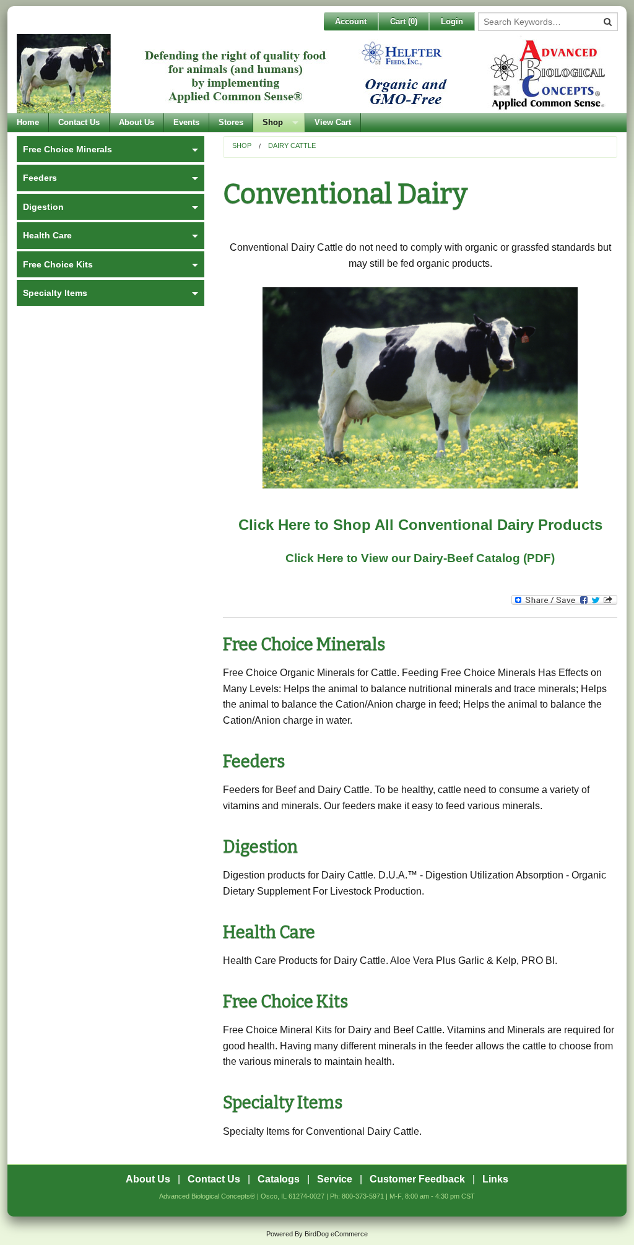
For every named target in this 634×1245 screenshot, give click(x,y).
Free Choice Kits (285, 1002)
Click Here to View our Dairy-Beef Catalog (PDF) (420, 558)
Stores (231, 122)
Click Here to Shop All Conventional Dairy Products (420, 524)
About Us (136, 122)
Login (452, 21)
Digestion (260, 847)
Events (186, 122)
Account (351, 21)
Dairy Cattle (292, 145)
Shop (273, 122)
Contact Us (79, 122)
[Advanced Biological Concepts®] (314, 73)
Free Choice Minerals (304, 644)
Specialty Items (282, 1103)
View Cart (333, 122)
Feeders (254, 761)
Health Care (269, 932)
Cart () (403, 21)
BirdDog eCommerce (336, 1234)
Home (28, 122)
